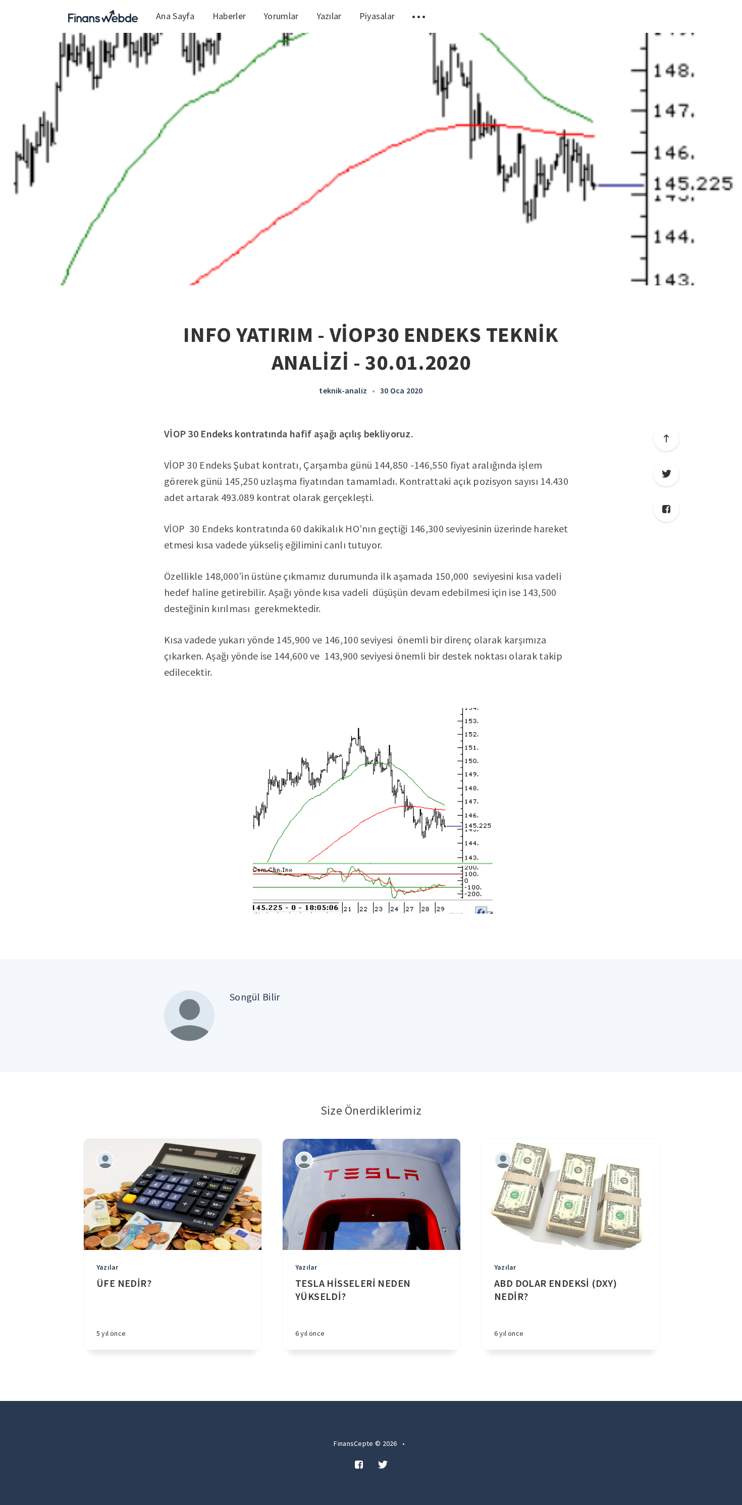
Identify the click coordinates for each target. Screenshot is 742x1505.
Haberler (229, 16)
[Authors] (105, 1160)
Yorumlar (280, 16)
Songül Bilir (255, 996)
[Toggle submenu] (418, 16)
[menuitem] (103, 16)
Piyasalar (377, 16)
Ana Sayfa (175, 16)
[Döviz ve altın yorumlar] (103, 16)
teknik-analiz (343, 390)
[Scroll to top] (666, 438)
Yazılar (329, 16)
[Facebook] (666, 509)
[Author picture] (189, 1015)
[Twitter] (666, 473)
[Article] (172, 1194)
